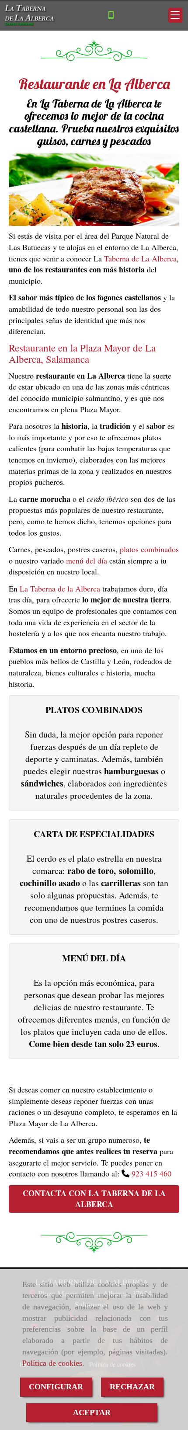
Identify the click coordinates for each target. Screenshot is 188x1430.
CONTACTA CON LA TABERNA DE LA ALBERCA (94, 1198)
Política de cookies (52, 1363)
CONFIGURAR (56, 1386)
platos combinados (149, 549)
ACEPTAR (92, 1412)
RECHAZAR (132, 1386)
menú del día (86, 560)
